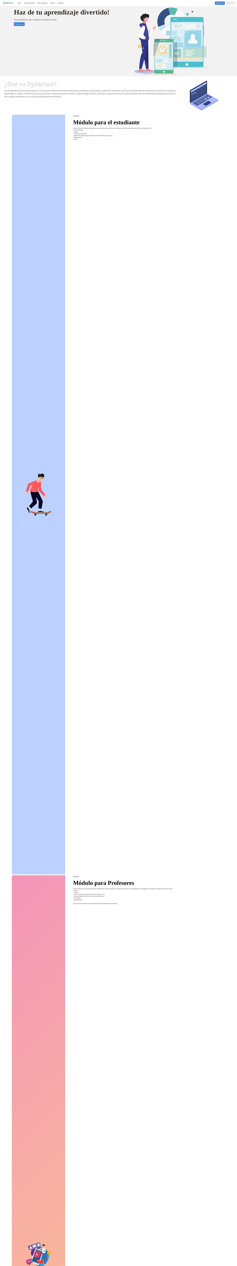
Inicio (19, 3)
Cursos (52, 3)
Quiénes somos (29, 3)
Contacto (61, 3)
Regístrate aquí (19, 24)
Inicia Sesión (230, 3)
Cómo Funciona (42, 3)
